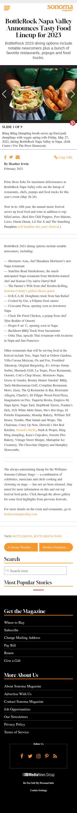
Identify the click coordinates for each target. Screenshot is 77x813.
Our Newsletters (16, 716)
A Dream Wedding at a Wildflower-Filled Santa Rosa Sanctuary (22, 547)
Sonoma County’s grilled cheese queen (29, 291)
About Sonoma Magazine (22, 686)
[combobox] (35, 570)
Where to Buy (14, 622)
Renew (9, 652)
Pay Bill (10, 645)
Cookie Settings (38, 790)
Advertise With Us (18, 693)
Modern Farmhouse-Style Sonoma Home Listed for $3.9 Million (57, 547)
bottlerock (22, 536)
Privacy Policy (14, 724)
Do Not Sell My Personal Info (38, 783)
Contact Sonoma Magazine (24, 701)
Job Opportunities (17, 709)
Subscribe (11, 630)
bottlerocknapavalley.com (20, 514)
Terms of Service (16, 732)
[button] (4, 94)
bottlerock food (48, 536)
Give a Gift (12, 660)
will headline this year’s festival (38, 226)
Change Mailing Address (22, 637)
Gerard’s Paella (26, 430)
